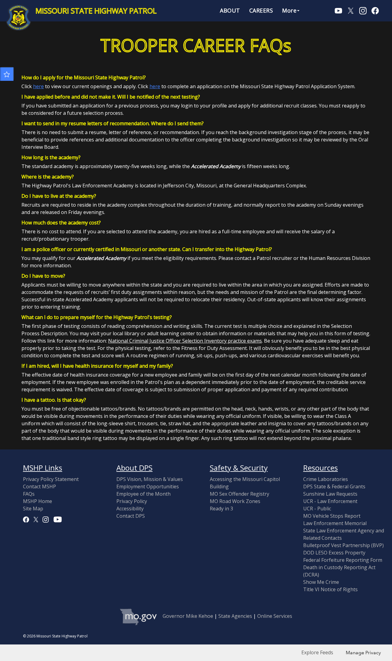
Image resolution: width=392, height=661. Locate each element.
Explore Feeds (317, 652)
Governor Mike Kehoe (188, 616)
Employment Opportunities (147, 486)
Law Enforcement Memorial (335, 523)
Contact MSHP (39, 486)
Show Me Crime (321, 582)
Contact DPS (130, 516)
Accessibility (130, 508)
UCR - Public (317, 508)
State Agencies (235, 616)
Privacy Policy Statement (51, 479)
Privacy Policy (131, 501)
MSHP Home (37, 501)
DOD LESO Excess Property (334, 552)
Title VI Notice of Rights (330, 589)
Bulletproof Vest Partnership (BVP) (343, 545)
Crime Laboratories (325, 479)
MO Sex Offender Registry (239, 493)
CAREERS (261, 10)
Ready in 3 (221, 508)
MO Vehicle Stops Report (331, 516)
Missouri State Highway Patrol (96, 10)
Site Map (33, 508)
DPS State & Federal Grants (334, 486)
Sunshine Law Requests (330, 493)
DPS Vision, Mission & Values (149, 479)
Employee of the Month (143, 493)
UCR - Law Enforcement (330, 501)
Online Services (274, 616)
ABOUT (230, 10)
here (38, 86)
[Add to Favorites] (6, 74)
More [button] (289, 10)
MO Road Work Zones (235, 501)
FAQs (29, 493)
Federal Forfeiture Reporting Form (342, 560)
